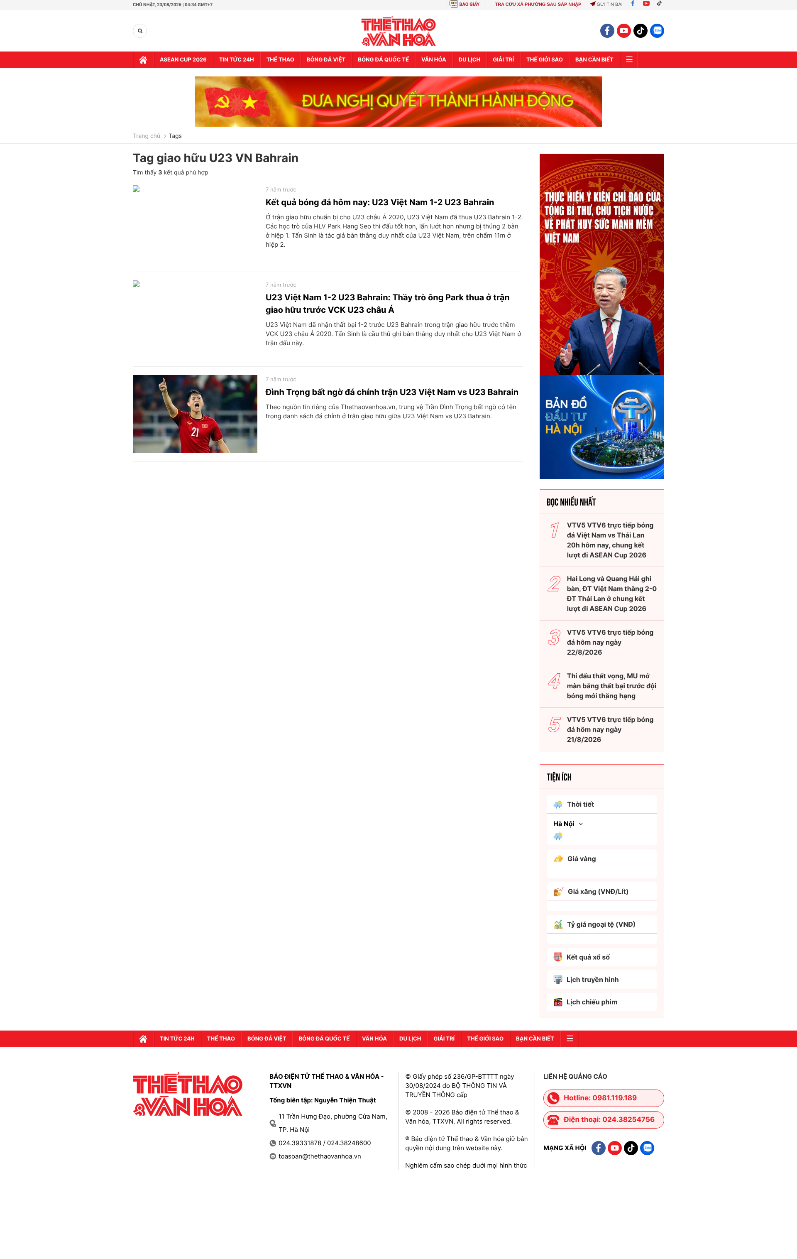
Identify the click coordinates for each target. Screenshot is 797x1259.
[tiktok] (640, 31)
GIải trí (503, 59)
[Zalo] (657, 31)
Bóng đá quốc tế (383, 59)
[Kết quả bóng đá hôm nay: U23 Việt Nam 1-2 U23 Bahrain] (195, 224)
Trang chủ (146, 136)
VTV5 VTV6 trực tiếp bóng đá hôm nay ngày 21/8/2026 (610, 729)
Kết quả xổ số (588, 957)
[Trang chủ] (143, 60)
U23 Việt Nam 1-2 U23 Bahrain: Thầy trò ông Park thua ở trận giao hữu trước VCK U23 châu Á (388, 303)
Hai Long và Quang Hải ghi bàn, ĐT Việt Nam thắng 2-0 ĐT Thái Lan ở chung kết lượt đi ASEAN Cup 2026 (612, 593)
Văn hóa (433, 59)
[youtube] (624, 31)
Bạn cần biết (594, 59)
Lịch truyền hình (593, 979)
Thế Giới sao (544, 59)
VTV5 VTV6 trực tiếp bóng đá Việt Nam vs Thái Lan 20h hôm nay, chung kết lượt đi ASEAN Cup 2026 (610, 540)
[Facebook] (632, 4)
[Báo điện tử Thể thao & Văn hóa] (399, 31)
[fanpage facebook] (607, 31)
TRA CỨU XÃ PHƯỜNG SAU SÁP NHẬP (538, 4)
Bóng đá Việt (326, 59)
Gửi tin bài (609, 4)
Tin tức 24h (236, 59)
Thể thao (280, 59)
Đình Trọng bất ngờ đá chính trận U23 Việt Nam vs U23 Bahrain (392, 392)
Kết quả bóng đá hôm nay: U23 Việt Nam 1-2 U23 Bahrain (380, 202)
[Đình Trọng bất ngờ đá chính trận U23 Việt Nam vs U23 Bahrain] (195, 414)
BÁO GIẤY (470, 4)
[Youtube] (646, 4)
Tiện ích (559, 776)
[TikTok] (661, 4)
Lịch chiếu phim (592, 1002)
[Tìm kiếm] (140, 31)
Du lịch (469, 59)
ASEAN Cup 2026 (183, 59)
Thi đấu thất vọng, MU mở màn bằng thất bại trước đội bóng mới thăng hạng (612, 686)
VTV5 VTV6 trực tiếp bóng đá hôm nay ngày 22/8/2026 (610, 642)
